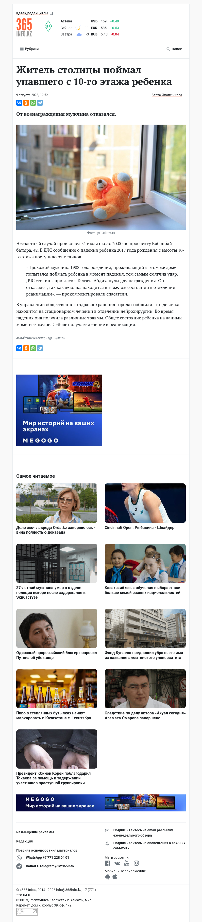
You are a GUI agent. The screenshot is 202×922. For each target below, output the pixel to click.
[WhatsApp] (33, 103)
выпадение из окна (30, 337)
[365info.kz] (30, 27)
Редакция (24, 841)
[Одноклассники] (26, 103)
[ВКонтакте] (19, 103)
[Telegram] (40, 103)
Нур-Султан (55, 337)
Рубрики (31, 49)
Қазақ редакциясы (32, 13)
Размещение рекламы (35, 832)
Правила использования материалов (46, 850)
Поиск (176, 49)
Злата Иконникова (167, 94)
